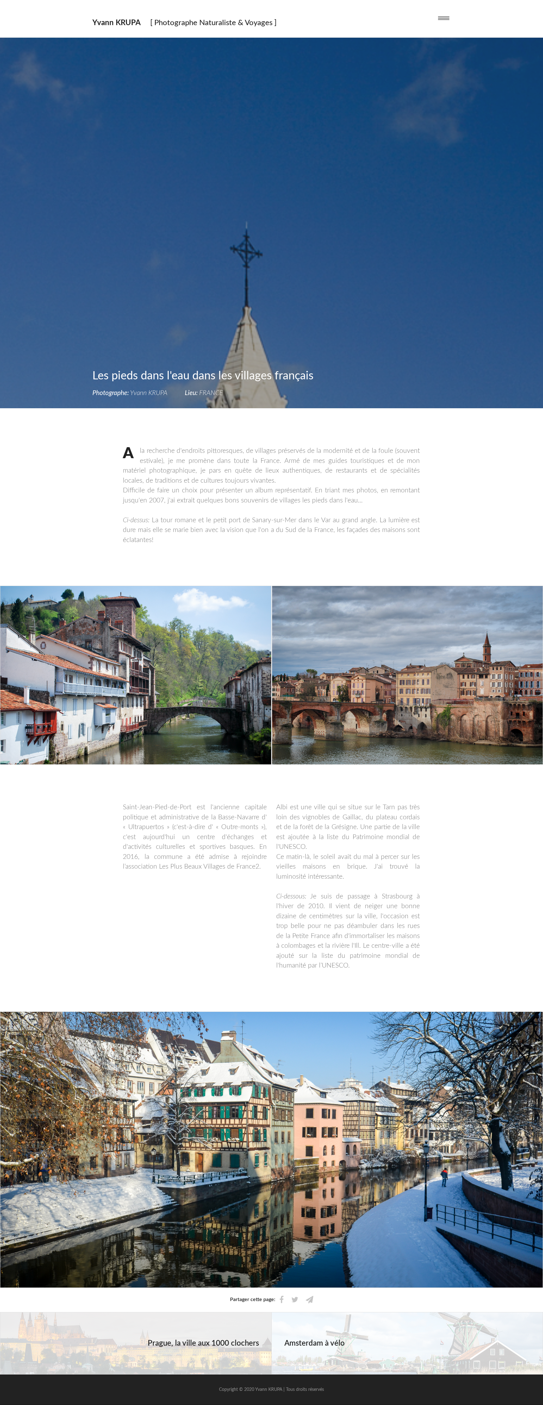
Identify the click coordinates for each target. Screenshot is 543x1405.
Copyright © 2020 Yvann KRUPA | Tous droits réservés (271, 1389)
